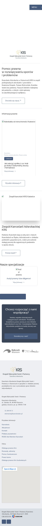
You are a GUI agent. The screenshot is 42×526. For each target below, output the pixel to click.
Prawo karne (6, 457)
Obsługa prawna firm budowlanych (14, 460)
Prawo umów (23, 155)
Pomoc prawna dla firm (11, 155)
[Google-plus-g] (9, 522)
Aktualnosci (6, 428)
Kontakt (4, 431)
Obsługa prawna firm (9, 448)
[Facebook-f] (4, 522)
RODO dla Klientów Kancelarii (12, 437)
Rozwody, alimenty (8, 451)
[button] (10, 171)
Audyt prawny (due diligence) (19, 278)
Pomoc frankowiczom (9, 454)
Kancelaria (5, 424)
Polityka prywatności (9, 434)
